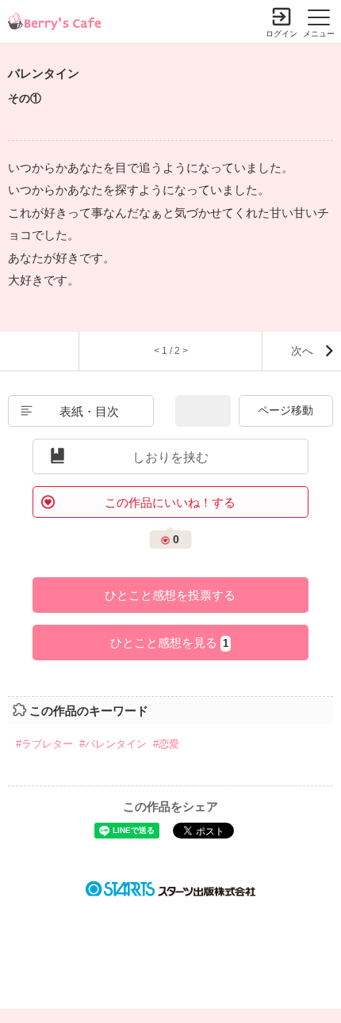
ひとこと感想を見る (169, 642)
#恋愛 (166, 744)
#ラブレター (44, 744)
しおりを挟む (170, 457)
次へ (302, 350)
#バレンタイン (113, 744)
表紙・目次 (89, 411)
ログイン (281, 33)
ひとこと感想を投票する (170, 595)
